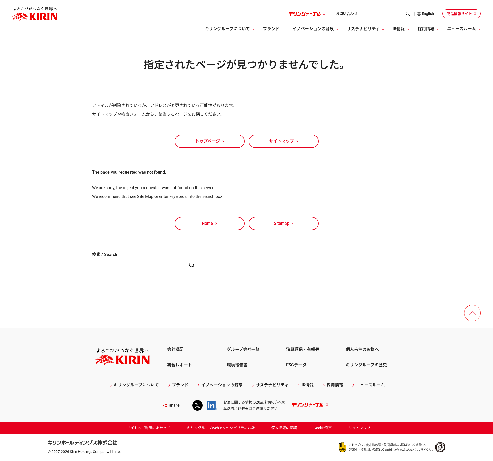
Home (207, 223)
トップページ (207, 141)
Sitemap (281, 223)
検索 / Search (104, 254)
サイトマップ (281, 141)
